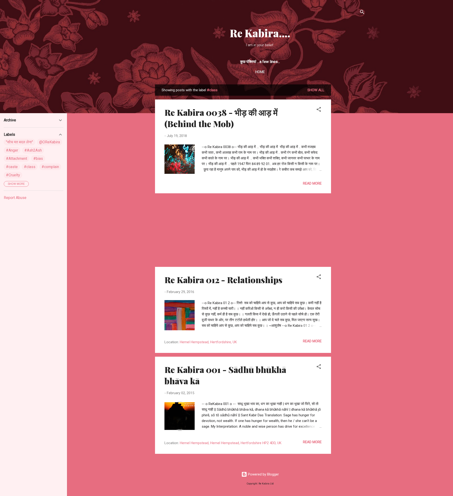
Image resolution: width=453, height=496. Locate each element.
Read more (312, 183)
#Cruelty (13, 175)
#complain (50, 167)
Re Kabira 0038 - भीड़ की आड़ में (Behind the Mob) (221, 118)
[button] (319, 110)
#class (29, 167)
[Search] (362, 13)
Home (260, 72)
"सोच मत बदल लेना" (19, 142)
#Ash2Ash (33, 150)
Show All (315, 90)
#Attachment (16, 158)
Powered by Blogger (263, 474)
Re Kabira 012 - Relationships (223, 279)
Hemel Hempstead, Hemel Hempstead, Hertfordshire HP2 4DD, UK (230, 443)
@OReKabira (49, 142)
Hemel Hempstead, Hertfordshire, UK (208, 342)
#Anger (12, 150)
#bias (38, 158)
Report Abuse (15, 197)
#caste (12, 167)
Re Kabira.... (260, 33)
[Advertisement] (350, 155)
